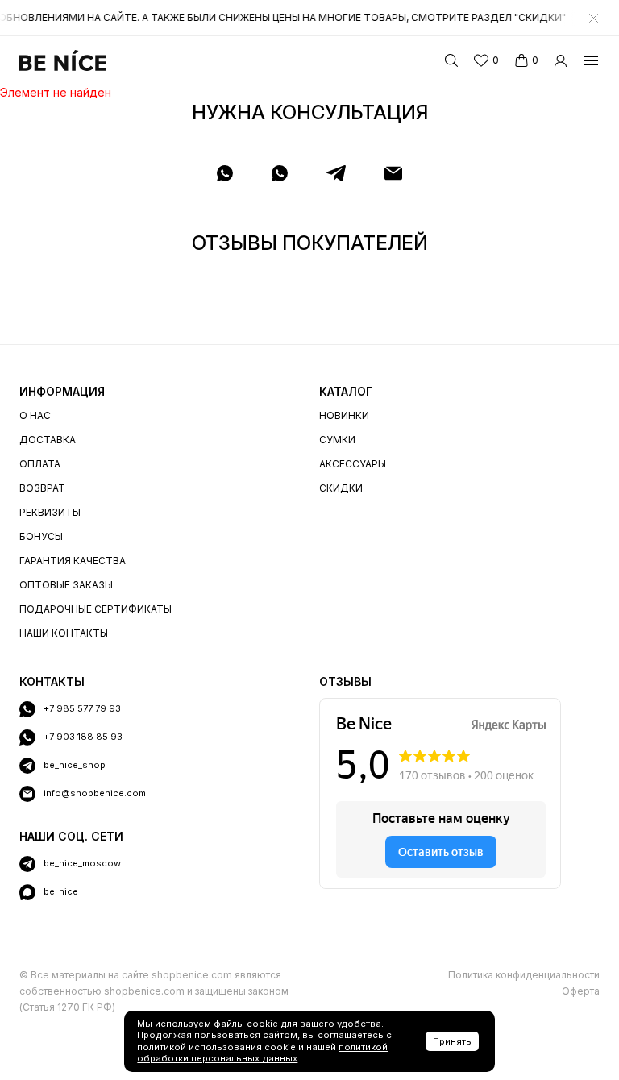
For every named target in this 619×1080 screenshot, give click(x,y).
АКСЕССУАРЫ (352, 464)
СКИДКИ (341, 488)
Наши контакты (63, 633)
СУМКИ (337, 440)
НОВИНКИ (344, 415)
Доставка (47, 440)
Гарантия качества (72, 561)
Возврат (42, 488)
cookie (262, 1023)
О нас (35, 415)
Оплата (39, 464)
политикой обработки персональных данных (262, 1053)
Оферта (581, 991)
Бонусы (41, 536)
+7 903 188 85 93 (83, 736)
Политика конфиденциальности (524, 975)
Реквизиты (50, 512)
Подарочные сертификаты (95, 609)
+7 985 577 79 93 (82, 708)
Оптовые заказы (66, 585)
